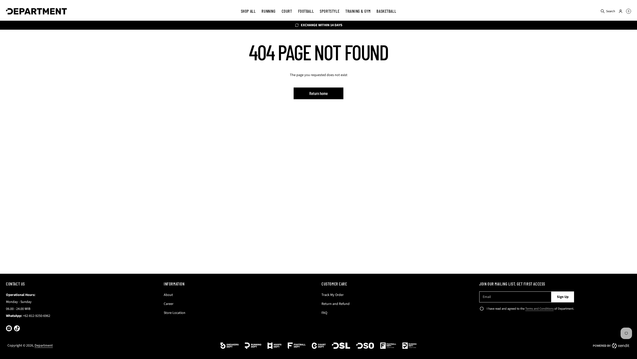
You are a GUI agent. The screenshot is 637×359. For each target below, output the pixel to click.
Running (268, 10)
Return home (318, 93)
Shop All (248, 10)
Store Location (174, 312)
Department (44, 345)
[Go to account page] (621, 11)
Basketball (386, 10)
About (168, 294)
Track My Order (332, 294)
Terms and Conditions (539, 308)
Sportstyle (329, 10)
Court (287, 10)
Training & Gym (358, 10)
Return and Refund (335, 303)
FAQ (324, 312)
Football (306, 10)
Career (168, 303)
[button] (608, 11)
